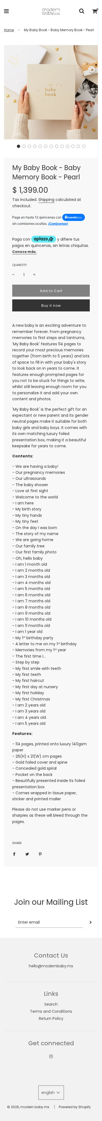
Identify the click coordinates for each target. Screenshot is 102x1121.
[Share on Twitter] (27, 854)
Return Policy (51, 1018)
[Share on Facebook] (14, 854)
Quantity (19, 265)
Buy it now (51, 305)
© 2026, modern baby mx (28, 1107)
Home (9, 30)
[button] (18, 146)
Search (51, 1004)
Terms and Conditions (51, 1011)
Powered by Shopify (75, 1107)
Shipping (46, 199)
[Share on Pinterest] (40, 854)
